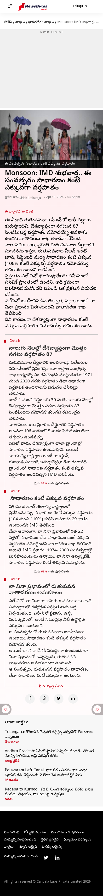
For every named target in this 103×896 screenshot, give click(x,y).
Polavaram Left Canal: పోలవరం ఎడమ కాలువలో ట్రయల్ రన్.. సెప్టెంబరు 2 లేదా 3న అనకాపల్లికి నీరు (46, 773)
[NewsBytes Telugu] (32, 6)
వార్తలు (20, 22)
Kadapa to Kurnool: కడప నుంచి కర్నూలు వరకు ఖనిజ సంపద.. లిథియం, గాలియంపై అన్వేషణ (49, 792)
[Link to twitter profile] (46, 857)
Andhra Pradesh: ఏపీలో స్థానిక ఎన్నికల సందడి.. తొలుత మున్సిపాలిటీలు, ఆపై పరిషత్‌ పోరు (49, 754)
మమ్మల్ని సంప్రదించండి (20, 840)
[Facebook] (30, 699)
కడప (8, 799)
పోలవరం (11, 780)
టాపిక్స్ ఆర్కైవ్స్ (52, 847)
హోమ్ (8, 22)
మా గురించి (11, 832)
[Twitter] (58, 699)
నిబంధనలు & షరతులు (67, 832)
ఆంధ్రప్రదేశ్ (12, 761)
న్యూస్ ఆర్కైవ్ (27, 847)
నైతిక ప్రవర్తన (50, 840)
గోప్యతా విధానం (35, 832)
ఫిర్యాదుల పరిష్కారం (77, 840)
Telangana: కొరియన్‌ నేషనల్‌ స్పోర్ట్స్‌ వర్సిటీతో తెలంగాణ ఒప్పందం (49, 734)
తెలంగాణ (12, 742)
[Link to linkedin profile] (57, 857)
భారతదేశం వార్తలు (41, 22)
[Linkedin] (73, 699)
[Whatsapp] (44, 699)
